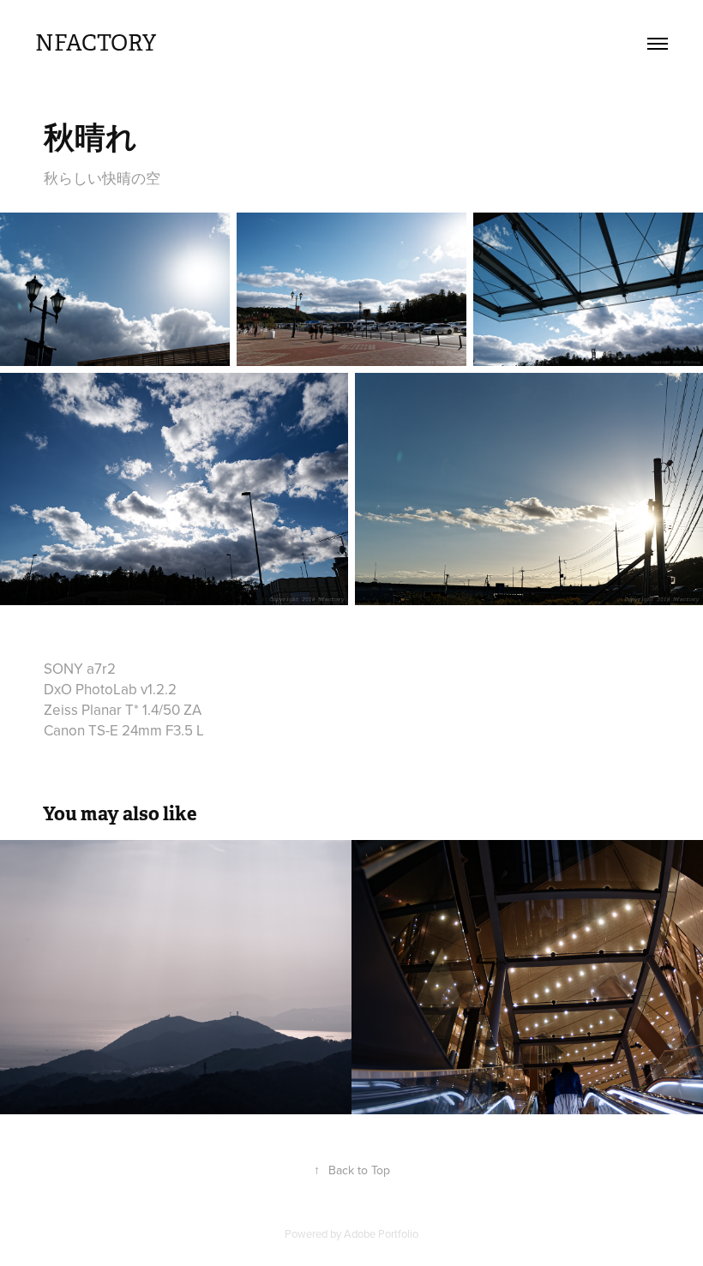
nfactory (95, 43)
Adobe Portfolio (381, 1233)
